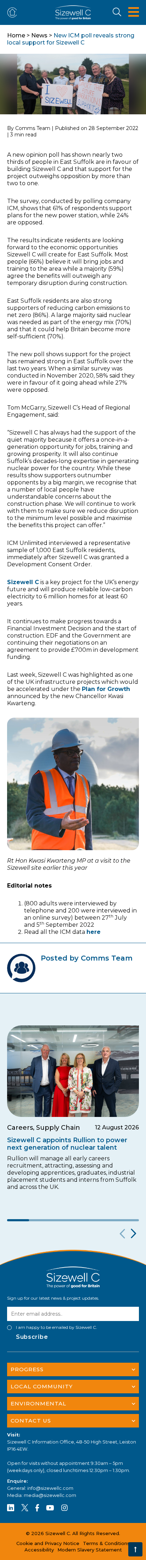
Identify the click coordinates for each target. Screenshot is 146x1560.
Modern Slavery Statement (89, 1550)
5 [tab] (106, 1220)
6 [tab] (128, 1220)
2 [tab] (40, 1220)
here (93, 932)
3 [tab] (62, 1220)
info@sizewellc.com (50, 1488)
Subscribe (32, 1336)
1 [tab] (18, 1220)
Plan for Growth (106, 689)
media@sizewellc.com (50, 1495)
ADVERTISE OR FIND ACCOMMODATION (13, 12)
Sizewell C (23, 582)
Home (16, 35)
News (39, 35)
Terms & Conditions (106, 1543)
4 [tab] (84, 1220)
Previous (121, 1233)
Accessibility (39, 1550)
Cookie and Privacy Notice (47, 1543)
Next (133, 1233)
